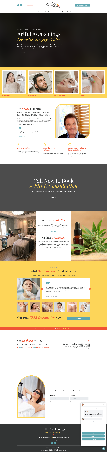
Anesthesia (56, 12)
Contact (72, 12)
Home (34, 12)
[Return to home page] (53, 5)
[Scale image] (22, 307)
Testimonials (65, 12)
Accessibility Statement (50, 447)
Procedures (48, 12)
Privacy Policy (58, 447)
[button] (18, 5)
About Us (40, 12)
